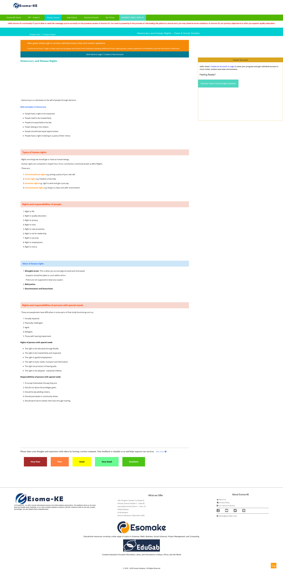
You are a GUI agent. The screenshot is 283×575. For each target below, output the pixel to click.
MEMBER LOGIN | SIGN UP (132, 17)
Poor (59, 461)
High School (72, 17)
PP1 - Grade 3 (34, 17)
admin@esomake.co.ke (227, 516)
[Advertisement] (236, 104)
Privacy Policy (224, 502)
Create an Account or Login (222, 66)
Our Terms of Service (226, 506)
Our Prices (110, 17)
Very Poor (35, 461)
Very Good (107, 461)
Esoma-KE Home (14, 17)
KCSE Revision (123, 512)
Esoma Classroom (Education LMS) (131, 515)
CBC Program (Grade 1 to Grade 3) (131, 500)
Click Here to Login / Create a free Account (104, 54)
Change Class (34, 34)
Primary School (53, 17)
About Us (222, 499)
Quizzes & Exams (91, 17)
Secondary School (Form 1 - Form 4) (132, 506)
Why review (160, 452)
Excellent (133, 461)
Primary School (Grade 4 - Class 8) (131, 503)
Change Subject (49, 34)
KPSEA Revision (123, 509)
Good (81, 461)
